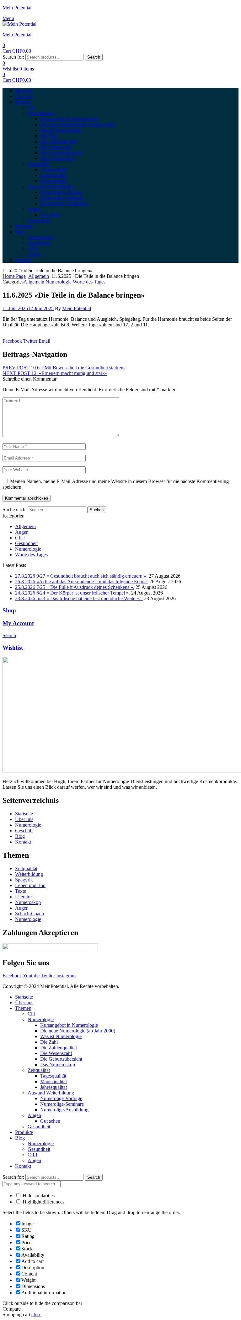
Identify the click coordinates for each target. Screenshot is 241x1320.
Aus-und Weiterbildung (51, 1092)
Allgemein (38, 276)
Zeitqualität (39, 1070)
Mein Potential (17, 7)
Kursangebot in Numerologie (69, 1025)
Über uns (24, 1002)
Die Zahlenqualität (58, 1047)
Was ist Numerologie (61, 1036)
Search (93, 57)
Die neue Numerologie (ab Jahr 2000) (77, 1030)
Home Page (14, 276)
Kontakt (23, 1166)
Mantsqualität (53, 1081)
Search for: (13, 57)
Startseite (24, 997)
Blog (20, 1138)
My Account (18, 623)
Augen (22, 532)
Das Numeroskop (57, 1064)
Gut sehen (50, 1121)
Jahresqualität (53, 1087)
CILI (20, 537)
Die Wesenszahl (56, 1053)
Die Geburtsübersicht (61, 1059)
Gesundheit (26, 543)
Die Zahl (49, 1042)
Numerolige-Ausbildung (64, 1109)
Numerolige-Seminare (62, 1104)
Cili (31, 1013)
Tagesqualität (53, 1075)
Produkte (24, 1132)
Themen (23, 1008)
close (36, 1314)
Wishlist (13, 647)
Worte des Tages (89, 281)
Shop (9, 610)
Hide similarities (38, 1195)
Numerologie (59, 281)
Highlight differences (42, 1201)
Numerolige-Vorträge (61, 1098)
